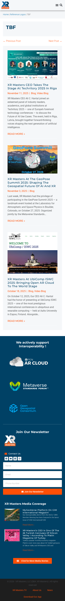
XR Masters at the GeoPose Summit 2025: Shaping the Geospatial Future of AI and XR (32, 182)
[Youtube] (11, 458)
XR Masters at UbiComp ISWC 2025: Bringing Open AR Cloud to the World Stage (31, 282)
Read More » (16, 133)
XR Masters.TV (20, 590)
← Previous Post (12, 41)
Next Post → (55, 41)
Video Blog (42, 93)
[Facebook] (6, 458)
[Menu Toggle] (56, 5)
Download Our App (32, 597)
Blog (33, 93)
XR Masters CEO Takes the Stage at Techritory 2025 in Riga (32, 86)
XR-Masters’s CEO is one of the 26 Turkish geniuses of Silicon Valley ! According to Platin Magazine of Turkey (41, 534)
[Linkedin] (15, 458)
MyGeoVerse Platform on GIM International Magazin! (40, 511)
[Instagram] (19, 458)
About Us (37, 590)
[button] (60, 5)
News (50, 590)
